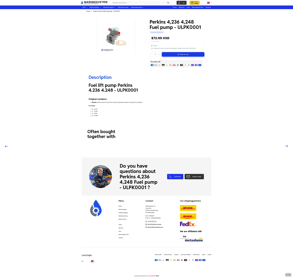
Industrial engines (123, 212)
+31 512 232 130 (152, 221)
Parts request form (197, 7)
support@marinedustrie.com (155, 227)
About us (181, 7)
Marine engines (122, 209)
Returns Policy (122, 219)
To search (176, 254)
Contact (208, 7)
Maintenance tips (123, 7)
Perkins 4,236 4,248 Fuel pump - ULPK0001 (106, 11)
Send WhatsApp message (154, 224)
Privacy (203, 254)
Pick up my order (168, 254)
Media (154, 276)
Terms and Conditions (186, 254)
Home (174, 7)
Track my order (158, 254)
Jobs (188, 7)
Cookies (209, 254)
